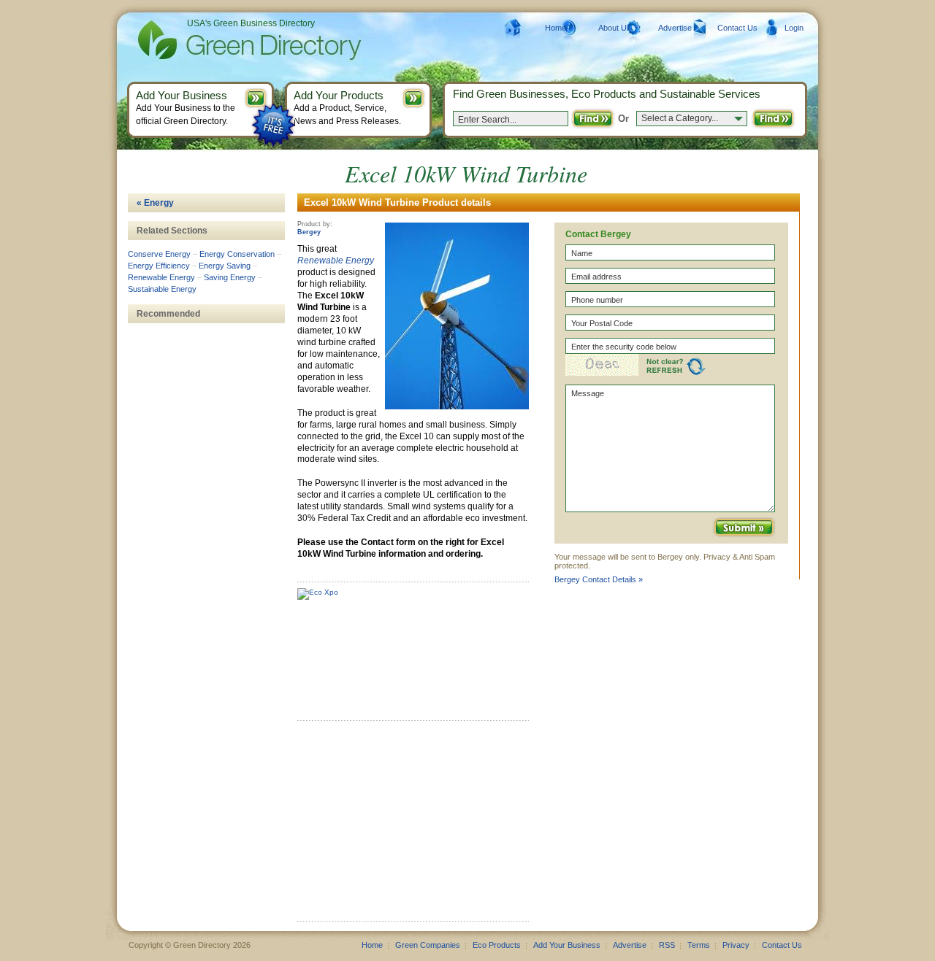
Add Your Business (566, 945)
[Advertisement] (406, 826)
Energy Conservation (237, 254)
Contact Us (737, 27)
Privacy (735, 945)
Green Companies (427, 945)
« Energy (155, 203)
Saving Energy (230, 277)
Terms (698, 945)
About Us (614, 27)
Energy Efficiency (159, 265)
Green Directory (226, 40)
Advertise (675, 27)
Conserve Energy (159, 254)
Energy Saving (225, 265)
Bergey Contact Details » (598, 579)
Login (794, 27)
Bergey (309, 232)
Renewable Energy (335, 260)
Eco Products (497, 945)
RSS (667, 945)
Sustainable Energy (162, 289)
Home (555, 27)
